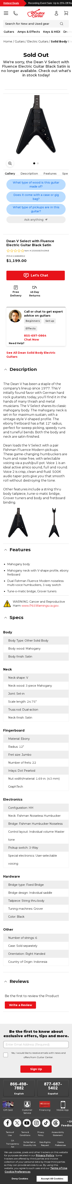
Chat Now (31, 339)
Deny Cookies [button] (20, 1178)
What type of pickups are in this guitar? (36, 209)
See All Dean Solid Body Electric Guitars (30, 354)
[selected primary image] (36, 124)
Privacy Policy (45, 1155)
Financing (44, 1110)
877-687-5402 (53, 1086)
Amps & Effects (28, 32)
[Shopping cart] (66, 13)
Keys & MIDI (51, 32)
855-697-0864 (35, 335)
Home (7, 41)
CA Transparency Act (12, 1143)
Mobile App (63, 1110)
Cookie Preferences (17, 1171)
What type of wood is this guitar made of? (36, 184)
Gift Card (8, 1110)
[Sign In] (56, 13)
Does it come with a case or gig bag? (36, 197)
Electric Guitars (37, 41)
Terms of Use (58, 1168)
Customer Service (27, 1112)
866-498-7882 (19, 1086)
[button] (36, 369)
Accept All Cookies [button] (52, 1178)
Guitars (9, 32)
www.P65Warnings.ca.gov (40, 605)
